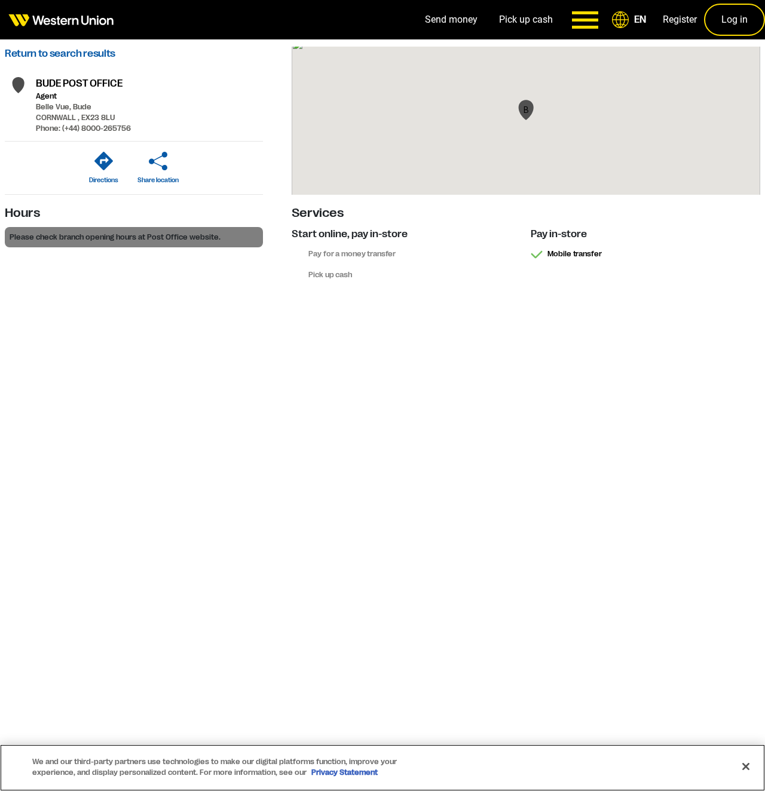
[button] (631, 19)
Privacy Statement (344, 772)
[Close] (746, 766)
